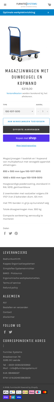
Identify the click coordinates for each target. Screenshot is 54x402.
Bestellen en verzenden (15, 307)
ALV (5, 302)
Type (5, 105)
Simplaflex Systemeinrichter (18, 268)
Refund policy (10, 287)
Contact (7, 312)
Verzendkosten (14, 93)
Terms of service (12, 282)
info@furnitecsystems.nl (23, 368)
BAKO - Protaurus (12, 273)
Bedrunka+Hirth (12, 258)
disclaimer (9, 316)
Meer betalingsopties (26, 145)
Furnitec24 (15, 387)
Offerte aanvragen (26, 129)
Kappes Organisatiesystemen (19, 263)
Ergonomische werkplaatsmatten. (21, 278)
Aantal (39, 105)
